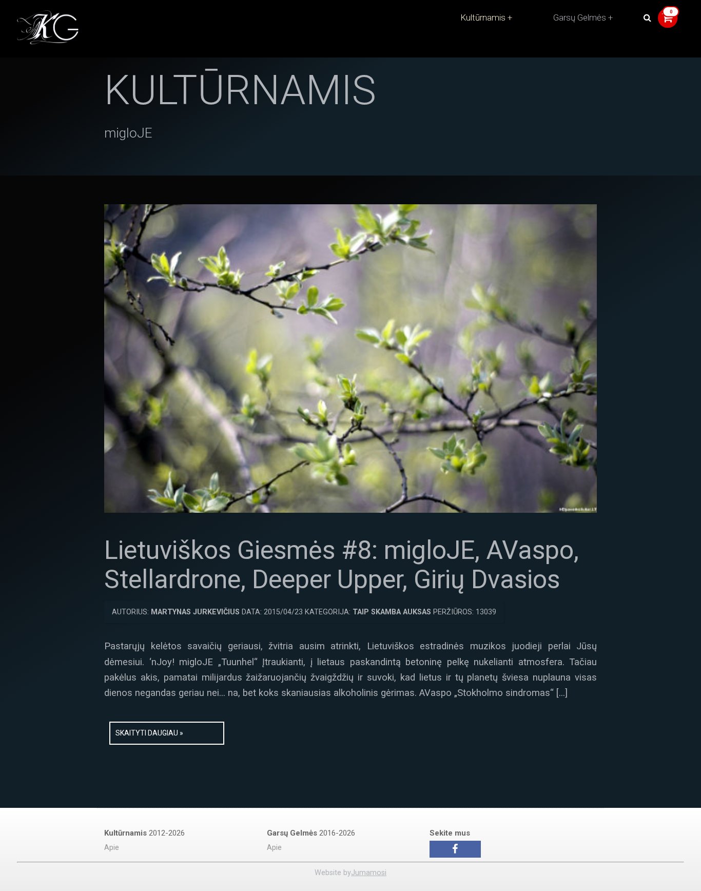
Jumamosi (368, 872)
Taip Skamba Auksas (392, 612)
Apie (111, 847)
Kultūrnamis (482, 17)
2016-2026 (311, 833)
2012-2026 (144, 833)
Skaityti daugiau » (149, 733)
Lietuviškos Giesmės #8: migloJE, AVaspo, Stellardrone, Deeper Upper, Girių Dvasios (341, 565)
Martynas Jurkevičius (195, 612)
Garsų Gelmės (579, 17)
